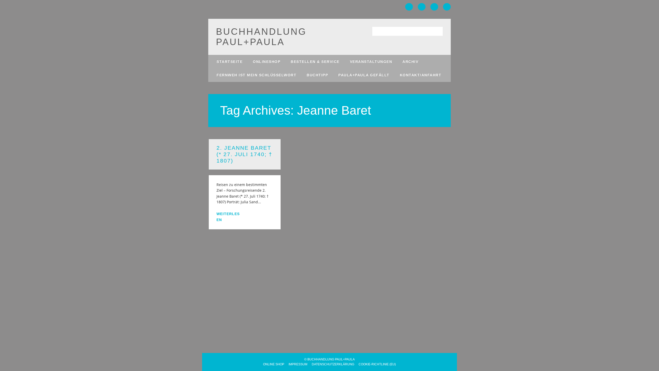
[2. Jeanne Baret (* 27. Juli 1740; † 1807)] (245, 172)
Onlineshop (266, 62)
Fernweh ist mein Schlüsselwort (256, 75)
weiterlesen (228, 217)
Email (447, 7)
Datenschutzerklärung (333, 364)
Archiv (410, 62)
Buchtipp (317, 75)
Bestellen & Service (315, 62)
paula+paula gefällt (363, 75)
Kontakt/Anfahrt (420, 75)
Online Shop (273, 364)
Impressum (298, 364)
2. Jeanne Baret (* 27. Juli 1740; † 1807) (244, 154)
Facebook (409, 7)
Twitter (422, 7)
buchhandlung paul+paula (261, 36)
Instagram (434, 7)
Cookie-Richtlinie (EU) (377, 364)
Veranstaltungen (371, 62)
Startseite (229, 62)
